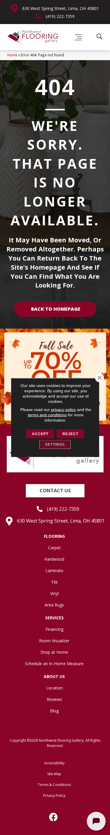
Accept (40, 434)
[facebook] (53, 817)
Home (12, 55)
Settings (55, 444)
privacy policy (63, 409)
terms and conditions (47, 415)
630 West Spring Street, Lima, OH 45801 (60, 8)
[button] (55, 490)
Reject (70, 434)
